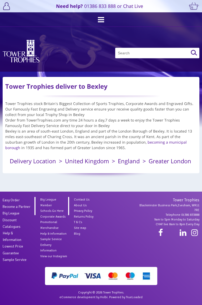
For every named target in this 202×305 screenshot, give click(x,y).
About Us (80, 205)
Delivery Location (33, 161)
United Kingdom (87, 161)
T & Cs (78, 222)
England (129, 161)
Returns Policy (83, 217)
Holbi (104, 297)
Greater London (170, 161)
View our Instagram (53, 256)
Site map (80, 228)
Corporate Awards (52, 217)
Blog (77, 234)
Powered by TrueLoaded (126, 297)
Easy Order (11, 200)
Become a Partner (17, 206)
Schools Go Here (52, 211)
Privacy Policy (83, 211)
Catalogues (12, 226)
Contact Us (81, 200)
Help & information (53, 234)
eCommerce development (77, 297)
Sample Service (15, 259)
